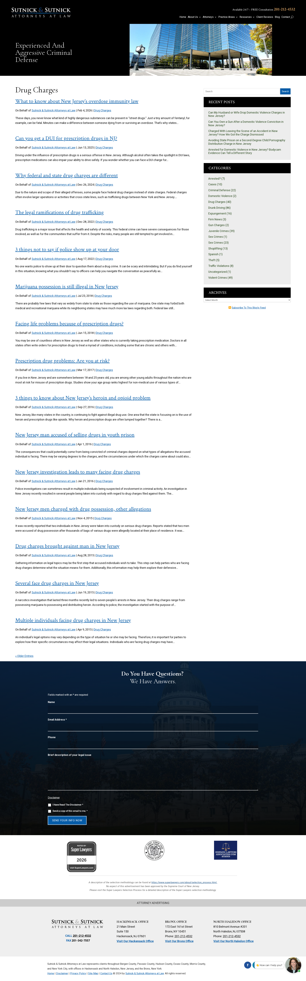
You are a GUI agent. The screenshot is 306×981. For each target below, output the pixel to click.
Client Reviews (264, 17)
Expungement (217, 213)
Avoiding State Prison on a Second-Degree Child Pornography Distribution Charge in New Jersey (246, 142)
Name (51, 702)
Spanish (213, 254)
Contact (285, 17)
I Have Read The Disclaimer (68, 805)
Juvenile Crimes (218, 231)
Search (285, 91)
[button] (302, 958)
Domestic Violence (220, 196)
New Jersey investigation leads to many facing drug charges (77, 471)
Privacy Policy (78, 973)
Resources (246, 17)
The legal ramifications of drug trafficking (59, 212)
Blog (277, 17)
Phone (52, 737)
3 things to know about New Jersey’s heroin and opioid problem (83, 397)
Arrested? (214, 178)
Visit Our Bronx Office (179, 941)
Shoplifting (215, 248)
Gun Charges (216, 225)
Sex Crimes (215, 236)
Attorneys (208, 17)
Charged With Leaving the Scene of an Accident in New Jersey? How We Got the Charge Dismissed (243, 132)
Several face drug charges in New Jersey (57, 583)
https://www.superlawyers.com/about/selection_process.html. (184, 882)
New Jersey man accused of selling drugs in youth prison (75, 434)
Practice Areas (226, 17)
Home (182, 17)
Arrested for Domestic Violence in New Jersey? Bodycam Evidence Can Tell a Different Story (244, 151)
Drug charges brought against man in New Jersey (67, 546)
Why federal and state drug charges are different (66, 175)
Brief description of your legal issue (69, 754)
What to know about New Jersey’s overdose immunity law (76, 101)
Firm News (215, 219)
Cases (212, 184)
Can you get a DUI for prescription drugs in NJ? (66, 138)
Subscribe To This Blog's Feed (249, 307)
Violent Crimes (217, 277)
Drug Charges (102, 110)
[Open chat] (293, 965)
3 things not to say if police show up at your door (67, 249)
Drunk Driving (216, 207)
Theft (211, 260)
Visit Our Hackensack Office (135, 941)
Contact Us (106, 973)
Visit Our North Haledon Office (233, 941)
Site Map (93, 973)
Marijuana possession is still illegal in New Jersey (66, 286)
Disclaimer (54, 797)
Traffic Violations (218, 266)
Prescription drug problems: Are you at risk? (62, 360)
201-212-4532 (284, 9)
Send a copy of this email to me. (70, 811)
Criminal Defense (219, 190)
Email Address (57, 719)
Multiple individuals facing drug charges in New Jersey (73, 620)
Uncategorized (217, 271)
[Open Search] (292, 17)
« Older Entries (24, 656)
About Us (193, 17)
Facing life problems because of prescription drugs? (69, 323)
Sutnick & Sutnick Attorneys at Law (54, 110)
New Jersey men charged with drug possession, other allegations (83, 509)
